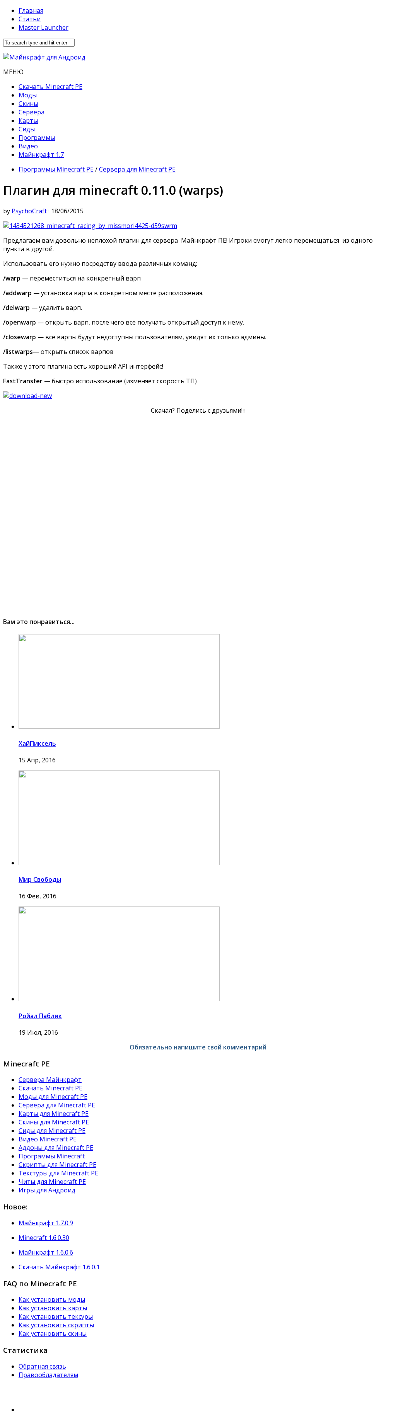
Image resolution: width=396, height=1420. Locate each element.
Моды (28, 95)
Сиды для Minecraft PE (52, 1130)
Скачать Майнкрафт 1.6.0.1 (59, 1267)
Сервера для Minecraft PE (137, 169)
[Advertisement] (198, 512)
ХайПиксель (37, 743)
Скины (28, 103)
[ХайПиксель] (119, 726)
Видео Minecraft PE (48, 1139)
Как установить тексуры (56, 1316)
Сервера (31, 112)
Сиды (27, 129)
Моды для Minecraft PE (53, 1096)
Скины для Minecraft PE (54, 1122)
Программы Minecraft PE (56, 169)
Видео (28, 146)
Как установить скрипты (56, 1325)
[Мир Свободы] (119, 863)
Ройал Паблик (40, 1016)
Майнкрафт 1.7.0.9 (46, 1223)
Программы (37, 137)
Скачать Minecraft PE (50, 86)
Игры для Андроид (47, 1190)
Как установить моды (52, 1299)
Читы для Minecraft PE (52, 1181)
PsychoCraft (29, 211)
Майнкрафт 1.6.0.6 (46, 1252)
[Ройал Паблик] (119, 999)
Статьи (30, 19)
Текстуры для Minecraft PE (58, 1173)
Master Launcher (43, 27)
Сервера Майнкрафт (50, 1079)
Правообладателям (48, 1375)
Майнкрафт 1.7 (41, 154)
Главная (31, 10)
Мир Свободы (40, 879)
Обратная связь (42, 1366)
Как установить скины (53, 1333)
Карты (28, 120)
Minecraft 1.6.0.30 (44, 1237)
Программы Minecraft (52, 1156)
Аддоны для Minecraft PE (56, 1147)
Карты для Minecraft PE (54, 1113)
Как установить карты (53, 1308)
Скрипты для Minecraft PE (57, 1164)
